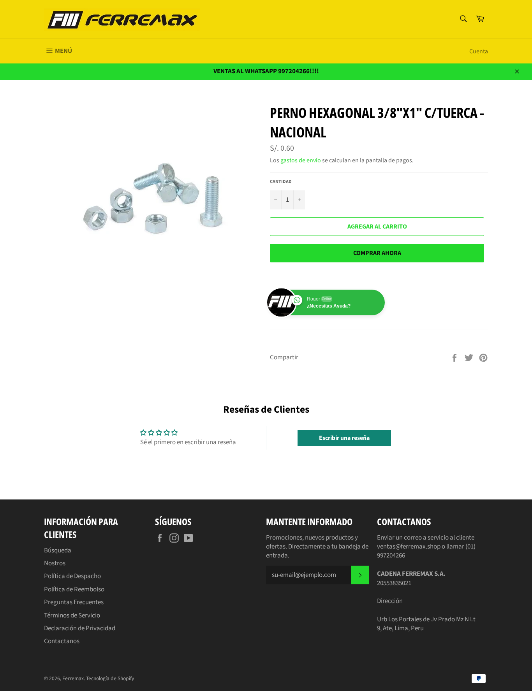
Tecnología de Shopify (110, 678)
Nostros (54, 563)
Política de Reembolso (74, 589)
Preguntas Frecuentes (74, 602)
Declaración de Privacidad (79, 628)
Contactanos (61, 641)
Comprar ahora (377, 253)
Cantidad (281, 182)
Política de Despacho (72, 576)
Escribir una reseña (344, 438)
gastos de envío (300, 160)
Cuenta (478, 51)
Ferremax (73, 678)
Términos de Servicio (72, 615)
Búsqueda (57, 550)
